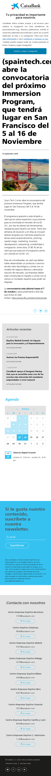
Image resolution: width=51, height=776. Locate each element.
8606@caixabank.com (25, 631)
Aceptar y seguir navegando (25, 51)
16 (19, 431)
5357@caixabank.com (25, 647)
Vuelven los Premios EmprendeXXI (22, 357)
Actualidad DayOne (13, 348)
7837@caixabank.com (25, 708)
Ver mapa (26, 621)
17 (25, 431)
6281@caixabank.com (25, 693)
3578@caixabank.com (25, 662)
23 (19, 437)
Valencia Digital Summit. (24, 452)
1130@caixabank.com (25, 739)
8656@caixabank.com (25, 724)
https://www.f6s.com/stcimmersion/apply (31, 298)
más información (10, 39)
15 (13, 431)
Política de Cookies (11, 763)
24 (25, 437)
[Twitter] (40, 311)
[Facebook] (35, 311)
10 (25, 424)
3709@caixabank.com (25, 616)
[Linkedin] (46, 311)
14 (8, 431)
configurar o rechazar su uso (36, 39)
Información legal (25, 763)
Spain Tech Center (13, 200)
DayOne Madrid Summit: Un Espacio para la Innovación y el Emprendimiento (25, 342)
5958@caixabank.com (25, 677)
